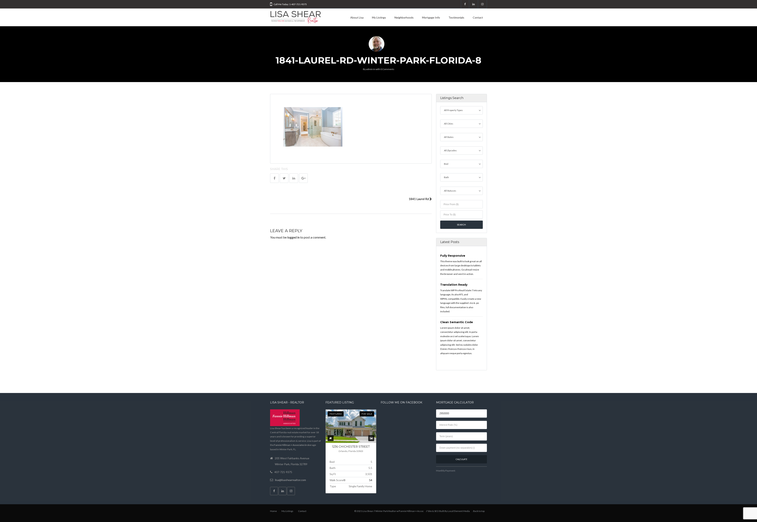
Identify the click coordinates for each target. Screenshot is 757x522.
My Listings (379, 17)
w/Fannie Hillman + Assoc (410, 511)
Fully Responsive (452, 255)
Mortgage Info (431, 17)
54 (370, 480)
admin (369, 69)
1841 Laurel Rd (419, 199)
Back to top (479, 511)
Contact (478, 17)
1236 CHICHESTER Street (351, 446)
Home (273, 511)
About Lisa (357, 17)
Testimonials (456, 17)
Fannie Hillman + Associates (289, 444)
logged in (293, 237)
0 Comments (387, 69)
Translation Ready (453, 284)
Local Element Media (459, 511)
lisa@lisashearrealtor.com (290, 480)
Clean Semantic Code (456, 322)
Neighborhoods (404, 17)
